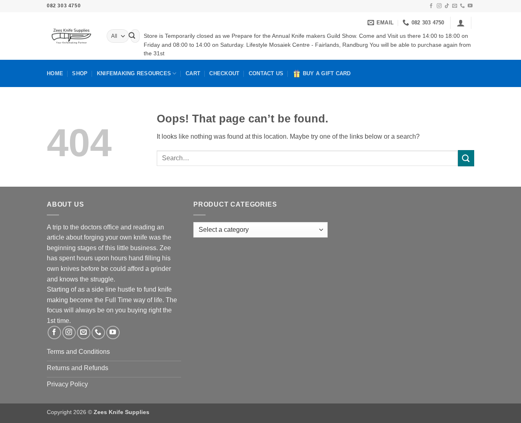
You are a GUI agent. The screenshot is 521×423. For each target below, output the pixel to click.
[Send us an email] (454, 6)
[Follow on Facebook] (431, 6)
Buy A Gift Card (327, 73)
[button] (461, 23)
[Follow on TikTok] (446, 6)
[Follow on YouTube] (470, 6)
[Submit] (132, 36)
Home (55, 73)
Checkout (224, 73)
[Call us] (462, 6)
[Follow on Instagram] (439, 6)
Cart (193, 73)
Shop (80, 73)
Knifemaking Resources (134, 73)
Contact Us (266, 73)
